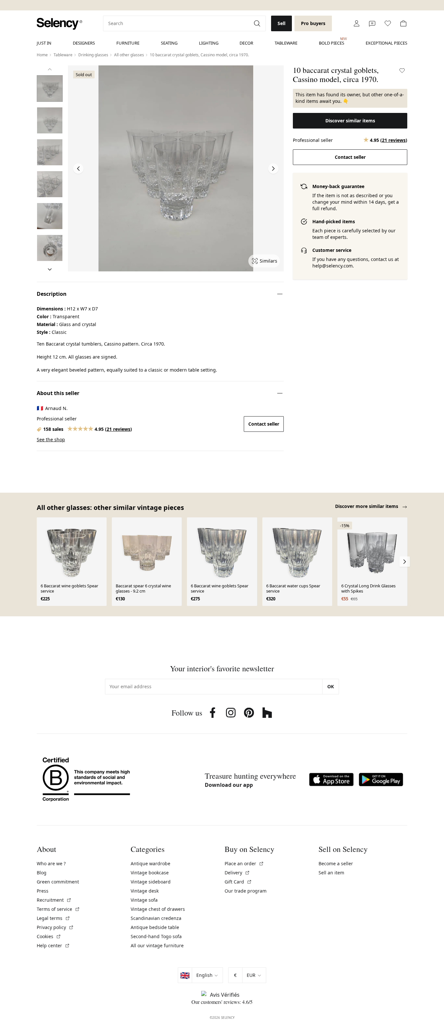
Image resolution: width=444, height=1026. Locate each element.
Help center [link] (53, 945)
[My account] (356, 23)
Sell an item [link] (331, 872)
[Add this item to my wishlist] (402, 70)
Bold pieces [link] (331, 41)
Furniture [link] (127, 43)
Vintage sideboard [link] (151, 882)
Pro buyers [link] (313, 23)
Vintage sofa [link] (144, 900)
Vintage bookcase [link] (150, 872)
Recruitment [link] (54, 900)
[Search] (258, 23)
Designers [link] (84, 43)
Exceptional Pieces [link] (386, 43)
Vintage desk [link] (145, 891)
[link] (59, 24)
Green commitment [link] (58, 882)
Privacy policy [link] (55, 927)
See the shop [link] (51, 439)
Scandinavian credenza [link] (156, 918)
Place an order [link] (244, 863)
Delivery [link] (237, 872)
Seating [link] (169, 43)
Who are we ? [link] (51, 863)
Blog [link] (41, 872)
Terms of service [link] (58, 909)
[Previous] (50, 69)
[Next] (50, 269)
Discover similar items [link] (350, 120)
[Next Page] (273, 168)
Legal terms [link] (53, 918)
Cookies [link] (49, 936)
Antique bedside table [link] (155, 927)
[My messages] (372, 23)
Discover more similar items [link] (367, 506)
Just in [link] (44, 43)
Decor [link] (246, 43)
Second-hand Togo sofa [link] (156, 936)
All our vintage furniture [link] (157, 945)
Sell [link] (281, 23)
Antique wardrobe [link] (150, 863)
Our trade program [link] (246, 891)
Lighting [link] (208, 43)
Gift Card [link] (238, 882)
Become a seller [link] (336, 863)
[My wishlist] (388, 23)
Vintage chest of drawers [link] (158, 909)
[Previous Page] (78, 168)
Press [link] (42, 891)
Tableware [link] (286, 43)
